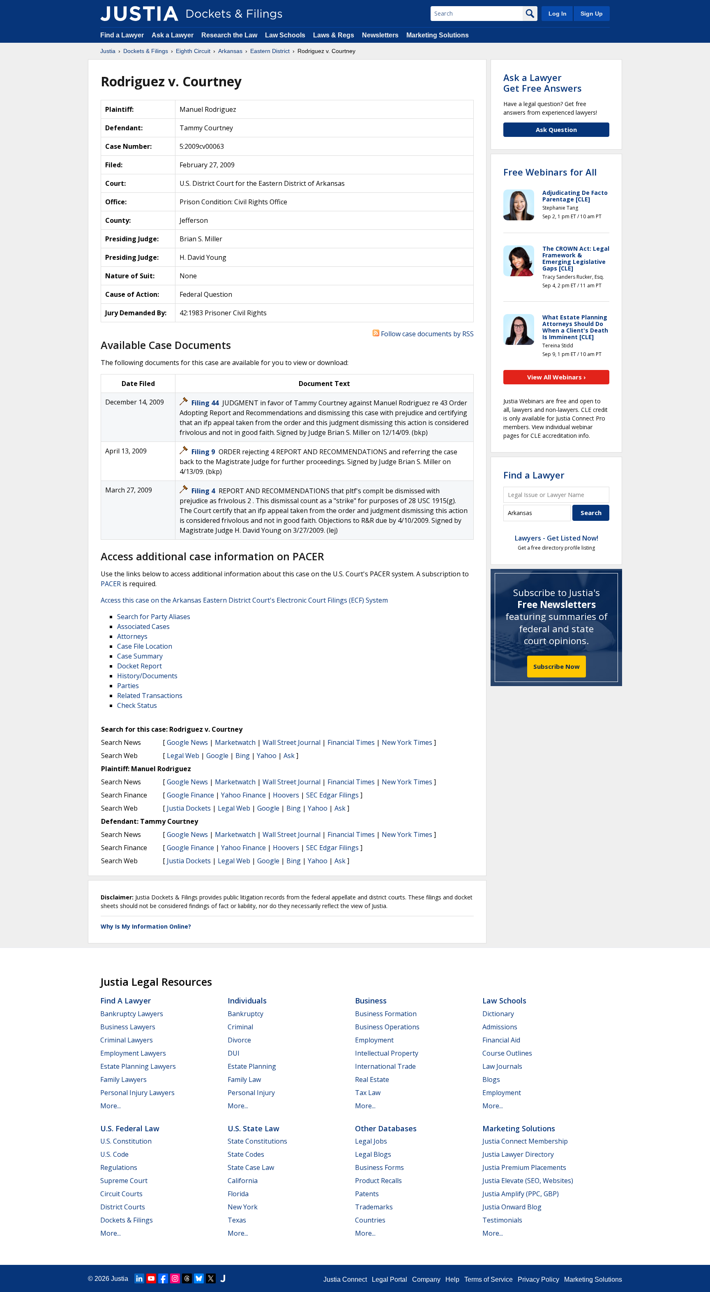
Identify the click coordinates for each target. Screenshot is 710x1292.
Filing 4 (204, 490)
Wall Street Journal (291, 742)
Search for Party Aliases (153, 616)
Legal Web (183, 755)
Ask (289, 755)
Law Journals (502, 1066)
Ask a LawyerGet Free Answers (542, 82)
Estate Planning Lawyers (138, 1066)
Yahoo (267, 755)
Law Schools (285, 35)
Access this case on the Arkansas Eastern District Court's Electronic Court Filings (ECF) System (244, 600)
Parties (128, 685)
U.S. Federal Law (129, 1128)
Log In (558, 13)
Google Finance (190, 795)
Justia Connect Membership (525, 1141)
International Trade (385, 1066)
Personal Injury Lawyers (137, 1092)
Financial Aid (501, 1040)
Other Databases (386, 1128)
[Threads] (187, 1278)
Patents (367, 1193)
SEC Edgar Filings (332, 795)
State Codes (246, 1154)
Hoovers (286, 795)
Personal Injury (251, 1092)
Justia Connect (345, 1279)
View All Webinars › (556, 377)
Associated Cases (143, 626)
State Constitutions (257, 1141)
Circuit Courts (121, 1193)
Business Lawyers (127, 1026)
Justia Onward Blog (512, 1206)
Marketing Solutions (437, 35)
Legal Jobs (371, 1141)
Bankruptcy (245, 1013)
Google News (187, 742)
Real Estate (372, 1079)
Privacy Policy (538, 1279)
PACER (111, 583)
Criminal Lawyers (126, 1040)
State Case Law (251, 1167)
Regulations (118, 1167)
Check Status (137, 705)
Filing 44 (205, 402)
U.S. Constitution (126, 1141)
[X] (211, 1278)
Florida (238, 1193)
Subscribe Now (556, 666)
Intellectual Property (386, 1053)
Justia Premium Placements (524, 1167)
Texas (237, 1220)
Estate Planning (252, 1066)
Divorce (239, 1040)
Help (452, 1279)
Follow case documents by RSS (426, 333)
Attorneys (132, 636)
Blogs (491, 1079)
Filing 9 (204, 451)
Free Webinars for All (550, 171)
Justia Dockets (189, 808)
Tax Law (367, 1092)
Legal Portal (389, 1279)
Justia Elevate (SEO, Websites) (527, 1180)
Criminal (240, 1026)
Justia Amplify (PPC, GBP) (520, 1193)
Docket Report (139, 665)
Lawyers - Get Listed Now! (556, 538)
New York (243, 1206)
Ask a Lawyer (173, 35)
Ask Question (556, 129)
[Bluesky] (199, 1278)
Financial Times (351, 742)
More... (110, 1105)
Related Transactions (149, 695)
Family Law (244, 1079)
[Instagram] (175, 1278)
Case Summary (140, 656)
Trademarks (374, 1206)
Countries (370, 1220)
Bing (242, 755)
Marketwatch (235, 742)
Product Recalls (378, 1180)
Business (371, 1000)
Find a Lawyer (122, 35)
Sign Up (592, 13)
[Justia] (139, 13)
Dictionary (498, 1013)
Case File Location (144, 646)
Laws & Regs (333, 35)
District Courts (122, 1206)
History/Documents (147, 675)
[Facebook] (163, 1278)
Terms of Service (488, 1279)
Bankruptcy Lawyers (131, 1013)
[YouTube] (151, 1278)
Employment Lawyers (133, 1053)
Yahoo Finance (243, 795)
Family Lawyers (123, 1079)
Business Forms (379, 1167)
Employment (374, 1040)
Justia (119, 1278)
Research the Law (229, 35)
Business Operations (387, 1026)
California (243, 1180)
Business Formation (386, 1013)
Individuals (247, 1000)
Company (426, 1279)
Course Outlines (507, 1053)
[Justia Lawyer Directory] (223, 1278)
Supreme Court (124, 1180)
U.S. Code (114, 1154)
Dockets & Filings (126, 1220)
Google (217, 755)
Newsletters (380, 35)
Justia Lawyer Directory (518, 1154)
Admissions (499, 1026)
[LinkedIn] (139, 1278)
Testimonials (502, 1220)
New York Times (407, 742)
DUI (234, 1053)
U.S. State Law (253, 1128)
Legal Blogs (373, 1154)
